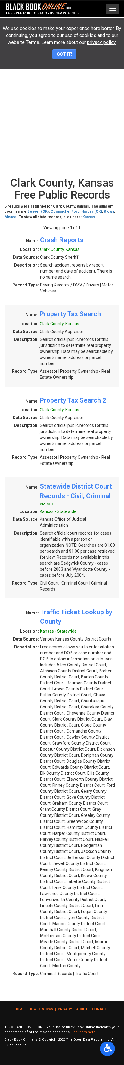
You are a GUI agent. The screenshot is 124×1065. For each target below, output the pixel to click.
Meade (11, 217)
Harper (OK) (91, 211)
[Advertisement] (62, 109)
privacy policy (101, 42)
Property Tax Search (70, 314)
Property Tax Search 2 (73, 400)
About (82, 1009)
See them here (83, 1032)
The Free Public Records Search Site (42, 13)
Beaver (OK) (38, 211)
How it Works (41, 1009)
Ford (75, 211)
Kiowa (109, 211)
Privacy (65, 1009)
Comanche (60, 211)
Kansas (88, 217)
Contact (100, 1009)
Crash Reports (62, 240)
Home (19, 1009)
